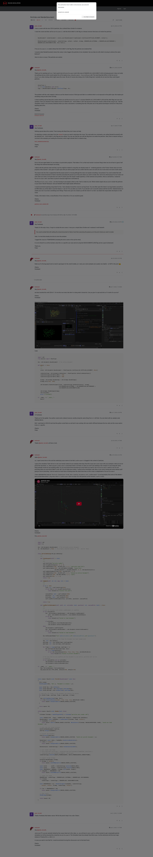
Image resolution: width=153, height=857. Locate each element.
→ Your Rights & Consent (88, 17)
